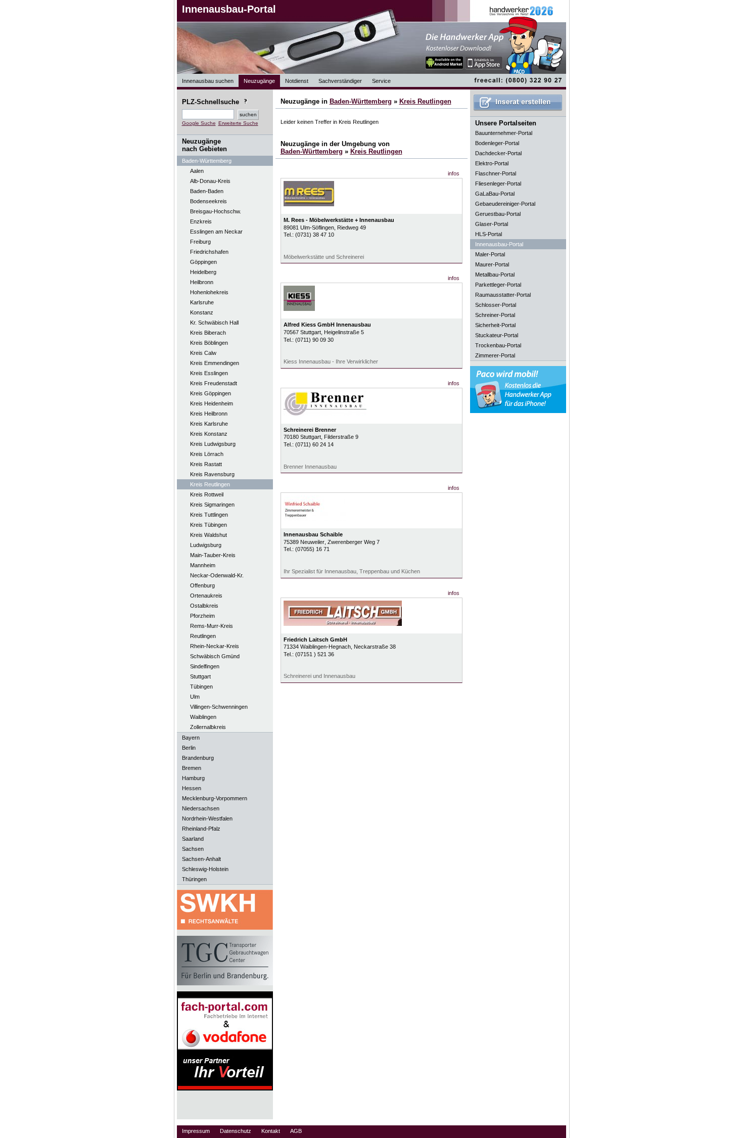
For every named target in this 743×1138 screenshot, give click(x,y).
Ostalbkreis (204, 606)
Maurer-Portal (492, 264)
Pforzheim (202, 616)
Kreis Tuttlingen (209, 515)
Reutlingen (203, 636)
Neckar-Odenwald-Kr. (217, 575)
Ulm (195, 697)
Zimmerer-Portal (495, 355)
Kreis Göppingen (210, 393)
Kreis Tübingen (208, 525)
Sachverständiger (340, 81)
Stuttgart (200, 676)
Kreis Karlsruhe (209, 424)
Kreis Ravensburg (212, 474)
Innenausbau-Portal (229, 9)
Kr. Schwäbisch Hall (214, 323)
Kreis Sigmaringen (212, 505)
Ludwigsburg (205, 545)
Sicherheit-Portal (495, 325)
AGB (296, 1131)
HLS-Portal (488, 234)
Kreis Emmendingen (214, 363)
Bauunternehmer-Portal (503, 133)
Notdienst (296, 81)
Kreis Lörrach (206, 454)
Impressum (196, 1131)
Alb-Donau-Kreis (210, 181)
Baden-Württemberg (361, 101)
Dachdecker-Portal (498, 153)
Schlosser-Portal (495, 305)
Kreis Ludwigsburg (213, 444)
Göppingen (203, 262)
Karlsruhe (202, 302)
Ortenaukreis (206, 596)
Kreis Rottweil (206, 494)
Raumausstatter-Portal (503, 295)
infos (453, 173)
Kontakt (270, 1131)
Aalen (197, 171)
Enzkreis (201, 221)
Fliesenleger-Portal (498, 183)
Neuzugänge (259, 81)
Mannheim (202, 565)
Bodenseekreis (208, 201)
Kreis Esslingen (209, 373)
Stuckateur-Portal (496, 335)
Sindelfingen (204, 666)
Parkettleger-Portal (498, 285)
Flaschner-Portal (495, 173)
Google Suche (199, 123)
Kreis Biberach (208, 333)
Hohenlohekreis (209, 292)
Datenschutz (235, 1131)
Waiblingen (203, 717)
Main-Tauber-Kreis (213, 555)
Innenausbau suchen (208, 81)
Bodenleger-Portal (497, 143)
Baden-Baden (206, 191)
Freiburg (200, 242)
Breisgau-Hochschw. (215, 211)
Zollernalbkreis (208, 727)
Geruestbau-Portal (498, 214)
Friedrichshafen (209, 252)
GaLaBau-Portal (495, 194)
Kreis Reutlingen (210, 484)
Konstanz (201, 312)
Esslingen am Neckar (216, 232)
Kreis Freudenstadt (213, 383)
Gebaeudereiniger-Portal (505, 204)
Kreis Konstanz (208, 434)
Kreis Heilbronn (208, 414)
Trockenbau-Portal (498, 345)
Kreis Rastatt (206, 464)
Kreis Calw (203, 353)
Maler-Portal (490, 254)
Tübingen (201, 687)
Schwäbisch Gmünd (215, 656)
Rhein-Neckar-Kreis (214, 646)
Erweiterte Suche (238, 123)
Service (381, 81)
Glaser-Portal (491, 224)
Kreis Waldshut (208, 535)
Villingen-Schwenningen (219, 707)
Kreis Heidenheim (211, 403)
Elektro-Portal (491, 163)
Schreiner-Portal (495, 315)
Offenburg (202, 585)
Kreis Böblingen (209, 343)
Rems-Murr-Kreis (211, 626)
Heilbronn (201, 282)
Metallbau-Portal (495, 274)
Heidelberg (203, 272)
